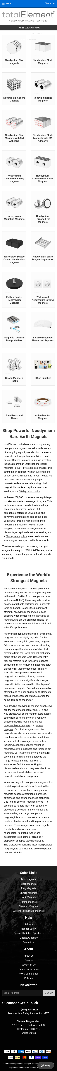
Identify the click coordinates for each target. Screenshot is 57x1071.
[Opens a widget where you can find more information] (45, 1065)
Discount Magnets (28, 906)
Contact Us (28, 942)
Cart (52, 3)
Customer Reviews (28, 969)
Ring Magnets (28, 888)
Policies (28, 978)
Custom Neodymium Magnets (28, 910)
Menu (9, 3)
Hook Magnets (28, 897)
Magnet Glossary (28, 937)
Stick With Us (28, 964)
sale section (14, 772)
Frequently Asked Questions (28, 933)
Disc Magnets (28, 879)
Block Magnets (28, 883)
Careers (28, 960)
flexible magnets (27, 752)
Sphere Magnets (28, 892)
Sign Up (49, 993)
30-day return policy (29, 491)
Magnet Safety (28, 928)
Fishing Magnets (29, 901)
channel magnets (23, 745)
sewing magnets (23, 748)
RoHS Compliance (28, 973)
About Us (28, 955)
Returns (28, 924)
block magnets (22, 725)
